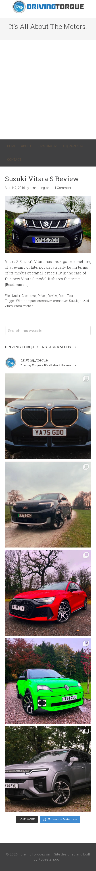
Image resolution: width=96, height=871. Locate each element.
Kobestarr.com (50, 859)
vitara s (28, 306)
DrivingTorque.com (36, 854)
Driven (42, 296)
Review (52, 296)
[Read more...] (16, 284)
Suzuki (73, 301)
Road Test (66, 296)
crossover (60, 301)
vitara (18, 306)
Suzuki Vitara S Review (42, 178)
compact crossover (38, 301)
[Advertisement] (48, 89)
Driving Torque (48, 6)
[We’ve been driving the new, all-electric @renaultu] (48, 681)
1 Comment (62, 188)
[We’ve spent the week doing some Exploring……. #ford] (48, 505)
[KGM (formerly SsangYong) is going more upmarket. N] (48, 769)
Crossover (29, 296)
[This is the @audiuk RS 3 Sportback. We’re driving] (48, 593)
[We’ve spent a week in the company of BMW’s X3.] (48, 416)
